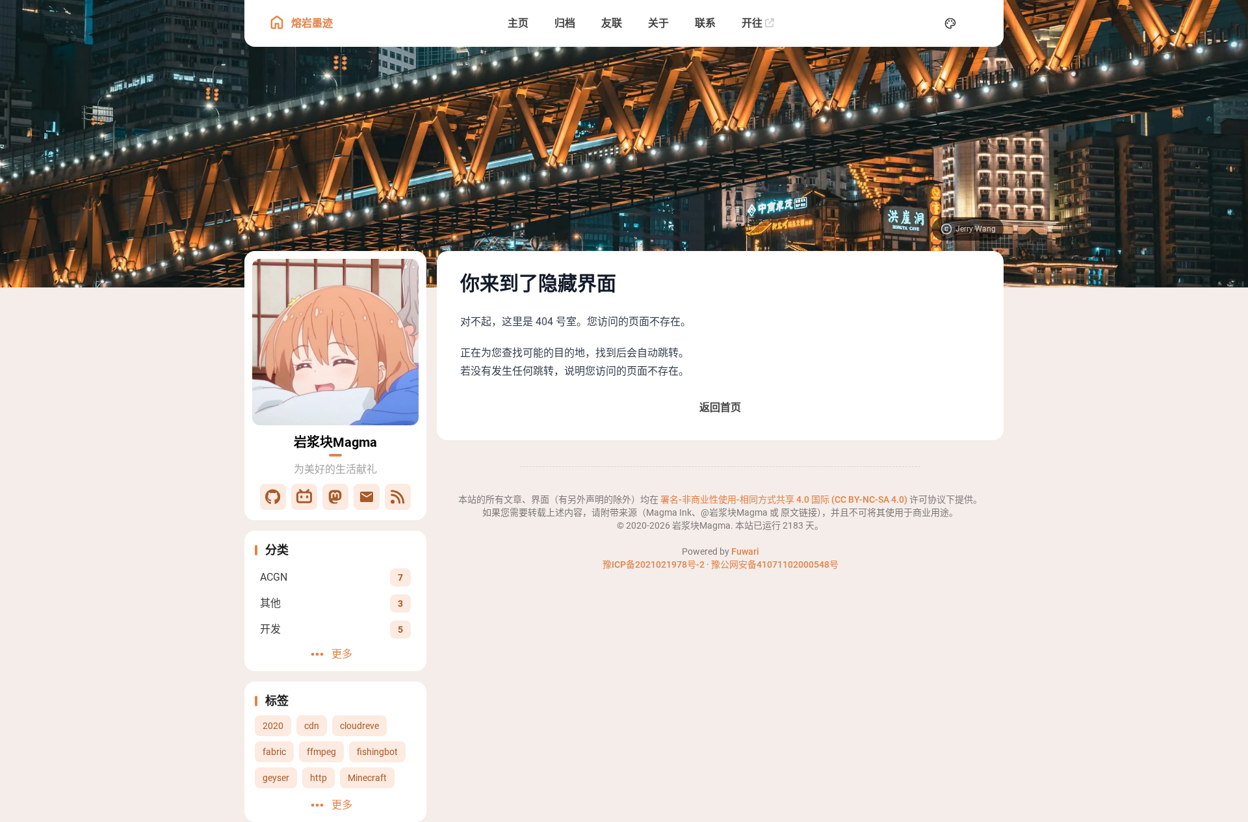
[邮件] (367, 497)
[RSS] (398, 497)
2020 (273, 726)
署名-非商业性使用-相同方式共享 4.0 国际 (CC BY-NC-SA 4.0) (784, 499)
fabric (274, 752)
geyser (276, 778)
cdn (311, 726)
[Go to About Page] (335, 342)
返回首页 (720, 407)
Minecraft (367, 778)
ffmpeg (321, 752)
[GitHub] (273, 497)
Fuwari (745, 551)
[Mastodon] (335, 497)
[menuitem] (979, 23)
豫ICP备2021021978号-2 (654, 564)
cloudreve (359, 726)
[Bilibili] (304, 497)
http (318, 778)
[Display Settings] (950, 23)
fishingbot (377, 752)
